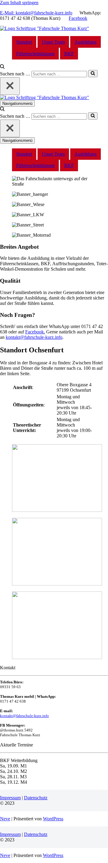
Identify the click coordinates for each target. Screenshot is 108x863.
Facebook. (35, 331)
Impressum (10, 797)
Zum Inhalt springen (19, 2)
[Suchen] (2, 67)
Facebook (78, 18)
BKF (69, 53)
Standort (24, 41)
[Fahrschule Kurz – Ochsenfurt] (44, 28)
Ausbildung (85, 41)
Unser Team (53, 41)
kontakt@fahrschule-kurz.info (34, 337)
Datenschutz (35, 797)
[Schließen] (10, 86)
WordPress (53, 818)
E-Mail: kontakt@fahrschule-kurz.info (36, 12)
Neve (5, 818)
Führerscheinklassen (35, 53)
